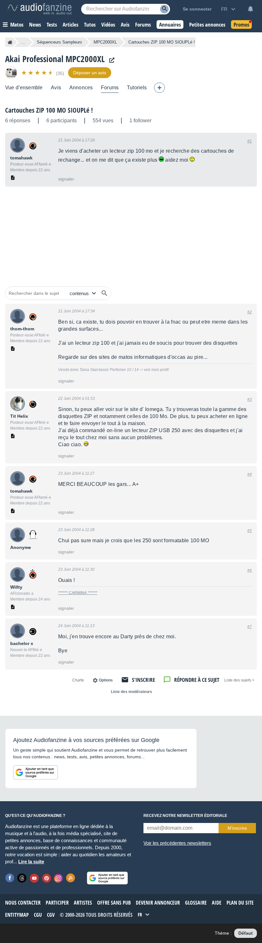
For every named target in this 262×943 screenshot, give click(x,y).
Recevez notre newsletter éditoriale (185, 815)
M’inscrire (237, 828)
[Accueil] (10, 42)
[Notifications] (250, 9)
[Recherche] (164, 9)
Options (106, 680)
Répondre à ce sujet (196, 679)
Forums (110, 87)
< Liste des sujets (239, 680)
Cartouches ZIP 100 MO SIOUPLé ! (49, 110)
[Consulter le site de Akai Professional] (110, 60)
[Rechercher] (104, 293)
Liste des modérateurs (131, 691)
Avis (56, 87)
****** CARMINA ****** (77, 593)
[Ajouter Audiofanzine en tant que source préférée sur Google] (35, 772)
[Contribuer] (159, 88)
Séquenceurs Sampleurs (59, 42)
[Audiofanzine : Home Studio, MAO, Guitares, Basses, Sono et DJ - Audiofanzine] (40, 9)
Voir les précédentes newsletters (177, 843)
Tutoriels (137, 87)
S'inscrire (143, 679)
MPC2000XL (105, 42)
